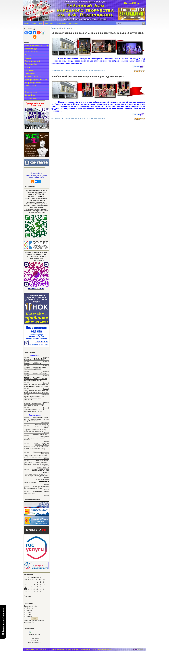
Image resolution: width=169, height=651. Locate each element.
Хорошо (30, 610)
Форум (34, 23)
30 (40, 591)
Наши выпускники (31, 52)
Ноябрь (66, 28)
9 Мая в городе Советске (41, 491)
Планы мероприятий (32, 61)
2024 (60, 28)
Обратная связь (31, 92)
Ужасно (29, 616)
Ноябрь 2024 (34, 577)
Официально (30, 73)
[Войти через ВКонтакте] (30, 32)
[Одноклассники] (32, 181)
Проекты (28, 58)
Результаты (28, 620)
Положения (29, 70)
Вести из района (31, 64)
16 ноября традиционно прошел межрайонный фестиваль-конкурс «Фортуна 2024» (97, 33)
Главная (26, 23)
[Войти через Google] (43, 33)
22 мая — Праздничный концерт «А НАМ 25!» (41, 444)
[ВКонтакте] (36, 181)
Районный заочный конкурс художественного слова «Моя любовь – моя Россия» (40, 470)
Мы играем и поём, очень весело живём (41, 435)
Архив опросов (38, 620)
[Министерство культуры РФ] (36, 507)
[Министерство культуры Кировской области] (36, 515)
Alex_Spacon (75, 70)
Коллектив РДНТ (31, 49)
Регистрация (49, 23)
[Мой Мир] (39, 181)
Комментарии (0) (99, 70)
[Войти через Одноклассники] (34, 37)
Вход (40, 23)
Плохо (29, 614)
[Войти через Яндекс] (39, 32)
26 (28, 591)
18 (25, 589)
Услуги (27, 67)
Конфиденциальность (33, 83)
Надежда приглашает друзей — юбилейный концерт (42, 426)
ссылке (41, 196)
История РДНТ (30, 86)
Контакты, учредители (33, 98)
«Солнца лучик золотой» (41, 486)
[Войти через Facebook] (34, 32)
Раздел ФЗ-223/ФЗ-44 (33, 76)
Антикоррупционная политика (36, 80)
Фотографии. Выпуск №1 (41, 417)
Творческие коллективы (34, 46)
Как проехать (30, 89)
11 (25, 587)
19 (28, 589)
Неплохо (30, 612)
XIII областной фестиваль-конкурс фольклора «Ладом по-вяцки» (87, 76)
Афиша (28, 55)
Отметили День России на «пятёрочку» (41, 480)
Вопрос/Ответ (30, 95)
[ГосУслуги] (36, 560)
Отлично (30, 608)
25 (25, 591)
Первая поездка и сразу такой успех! (41, 452)
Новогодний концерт (42, 460)
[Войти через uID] (26, 32)
